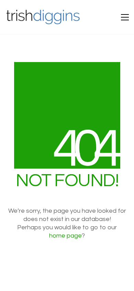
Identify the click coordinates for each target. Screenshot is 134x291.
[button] (125, 17)
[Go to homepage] (43, 17)
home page (65, 235)
